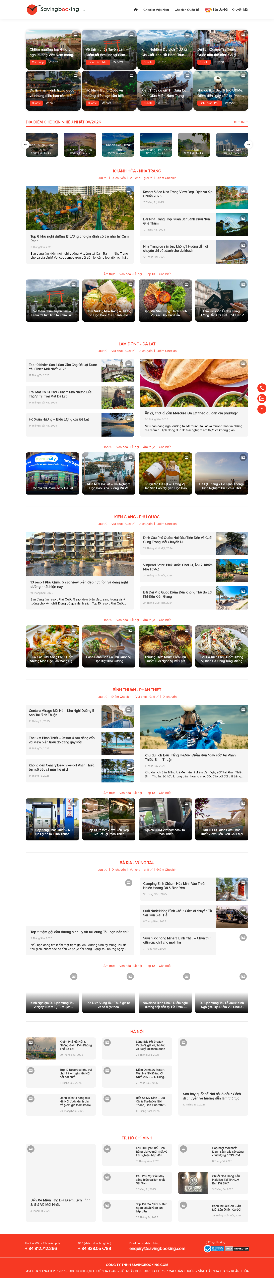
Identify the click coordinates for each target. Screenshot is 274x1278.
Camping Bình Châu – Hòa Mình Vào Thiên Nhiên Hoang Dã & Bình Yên (174, 886)
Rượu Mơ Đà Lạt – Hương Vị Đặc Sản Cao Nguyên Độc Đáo (165, 486)
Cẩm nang (38, 62)
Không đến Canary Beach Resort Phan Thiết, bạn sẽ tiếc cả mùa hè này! (61, 767)
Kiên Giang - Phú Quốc (137, 517)
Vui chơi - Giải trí (122, 351)
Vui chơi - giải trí (141, 178)
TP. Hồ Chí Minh (137, 1138)
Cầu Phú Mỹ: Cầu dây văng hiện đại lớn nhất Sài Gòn (150, 1179)
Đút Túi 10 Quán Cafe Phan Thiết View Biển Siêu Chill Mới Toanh (221, 832)
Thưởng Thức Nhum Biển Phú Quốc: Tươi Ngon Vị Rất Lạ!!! (165, 659)
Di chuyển (119, 178)
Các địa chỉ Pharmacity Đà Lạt (52, 488)
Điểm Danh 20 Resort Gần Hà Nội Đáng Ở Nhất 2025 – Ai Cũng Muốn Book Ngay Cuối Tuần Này (151, 1073)
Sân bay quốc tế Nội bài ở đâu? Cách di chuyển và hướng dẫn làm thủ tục (212, 1096)
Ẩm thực (109, 274)
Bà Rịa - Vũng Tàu (137, 862)
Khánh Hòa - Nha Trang (99, 62)
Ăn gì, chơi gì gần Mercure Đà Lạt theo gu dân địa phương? (191, 413)
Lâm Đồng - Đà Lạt (137, 344)
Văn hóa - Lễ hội (130, 274)
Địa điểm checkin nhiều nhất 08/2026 (63, 122)
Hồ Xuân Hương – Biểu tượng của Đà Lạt (59, 419)
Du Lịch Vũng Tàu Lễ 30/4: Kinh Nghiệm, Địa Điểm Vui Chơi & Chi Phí (222, 1005)
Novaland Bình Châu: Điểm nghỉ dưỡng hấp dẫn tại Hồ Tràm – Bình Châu (165, 1005)
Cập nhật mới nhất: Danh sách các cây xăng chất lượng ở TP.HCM (228, 1151)
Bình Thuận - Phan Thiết (211, 103)
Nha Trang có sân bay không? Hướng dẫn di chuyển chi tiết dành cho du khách (175, 248)
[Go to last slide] (26, 145)
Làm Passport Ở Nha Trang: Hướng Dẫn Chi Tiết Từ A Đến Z (222, 313)
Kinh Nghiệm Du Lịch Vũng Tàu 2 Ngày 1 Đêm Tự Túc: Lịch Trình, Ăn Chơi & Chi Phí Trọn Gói (52, 1005)
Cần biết (165, 274)
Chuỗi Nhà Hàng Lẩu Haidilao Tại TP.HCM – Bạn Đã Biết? (227, 1179)
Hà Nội (137, 1031)
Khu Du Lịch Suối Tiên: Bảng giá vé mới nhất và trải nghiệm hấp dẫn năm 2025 (151, 1151)
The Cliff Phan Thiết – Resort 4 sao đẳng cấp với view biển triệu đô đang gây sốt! (62, 740)
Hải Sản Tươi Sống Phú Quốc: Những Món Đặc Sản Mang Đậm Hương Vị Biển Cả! (52, 659)
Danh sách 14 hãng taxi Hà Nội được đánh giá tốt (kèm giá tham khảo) (75, 1101)
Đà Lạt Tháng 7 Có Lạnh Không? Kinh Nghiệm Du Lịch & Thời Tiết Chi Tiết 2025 (221, 486)
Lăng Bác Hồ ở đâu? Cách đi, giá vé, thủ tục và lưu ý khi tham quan (150, 1045)
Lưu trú (103, 178)
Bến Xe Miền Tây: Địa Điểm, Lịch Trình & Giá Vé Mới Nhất (60, 1202)
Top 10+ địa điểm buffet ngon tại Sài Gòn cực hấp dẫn (151, 1207)
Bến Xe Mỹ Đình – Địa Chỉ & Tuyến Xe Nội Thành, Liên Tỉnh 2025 (150, 1101)
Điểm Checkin (166, 178)
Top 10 (150, 274)
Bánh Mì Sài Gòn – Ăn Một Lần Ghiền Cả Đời (226, 1207)
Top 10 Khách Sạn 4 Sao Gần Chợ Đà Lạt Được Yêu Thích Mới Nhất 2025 (63, 367)
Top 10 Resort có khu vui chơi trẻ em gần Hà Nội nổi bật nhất (76, 1073)
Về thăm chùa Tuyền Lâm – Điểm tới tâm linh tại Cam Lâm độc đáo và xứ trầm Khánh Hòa (52, 313)
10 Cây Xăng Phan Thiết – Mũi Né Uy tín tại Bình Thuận (52, 832)
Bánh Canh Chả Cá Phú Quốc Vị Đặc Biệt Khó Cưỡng (108, 659)
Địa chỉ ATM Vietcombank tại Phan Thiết (165, 832)
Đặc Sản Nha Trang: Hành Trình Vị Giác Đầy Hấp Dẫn (165, 313)
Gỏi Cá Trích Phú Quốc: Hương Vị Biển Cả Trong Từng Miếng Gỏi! (221, 659)
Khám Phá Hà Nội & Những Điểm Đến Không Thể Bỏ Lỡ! (76, 1045)
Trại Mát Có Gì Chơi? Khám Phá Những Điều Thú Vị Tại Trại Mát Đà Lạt (61, 394)
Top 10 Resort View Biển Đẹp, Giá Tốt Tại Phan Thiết (109, 832)
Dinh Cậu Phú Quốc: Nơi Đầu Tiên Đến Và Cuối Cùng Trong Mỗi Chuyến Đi (177, 540)
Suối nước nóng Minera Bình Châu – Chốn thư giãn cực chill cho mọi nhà (176, 940)
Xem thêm (241, 122)
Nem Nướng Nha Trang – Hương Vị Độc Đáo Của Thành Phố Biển (108, 313)
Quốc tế (148, 62)
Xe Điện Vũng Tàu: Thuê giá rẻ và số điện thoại (108, 1005)
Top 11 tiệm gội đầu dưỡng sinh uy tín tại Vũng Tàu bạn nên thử (79, 932)
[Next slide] (248, 145)
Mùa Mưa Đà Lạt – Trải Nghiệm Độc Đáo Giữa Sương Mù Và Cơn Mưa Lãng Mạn (108, 486)
